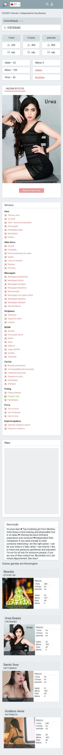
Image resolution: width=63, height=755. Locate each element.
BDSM (10, 338)
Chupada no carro (15, 376)
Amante (11, 331)
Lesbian (11, 322)
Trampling (12, 357)
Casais (10, 257)
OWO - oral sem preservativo (20, 222)
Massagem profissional (18, 277)
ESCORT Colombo (10, 13)
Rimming (11, 268)
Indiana (38, 70)
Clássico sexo (14, 215)
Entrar (52, 3)
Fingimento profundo (17, 373)
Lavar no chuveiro (15, 261)
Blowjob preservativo (17, 365)
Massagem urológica (17, 284)
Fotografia (12, 250)
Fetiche (11, 237)
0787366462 (14, 27)
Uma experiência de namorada (21, 369)
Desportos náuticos (16, 428)
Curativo (11, 353)
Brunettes (40, 77)
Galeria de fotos (15, 88)
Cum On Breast (14, 412)
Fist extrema (13, 400)
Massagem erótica (16, 280)
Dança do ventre (15, 318)
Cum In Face (13, 416)
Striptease (12, 315)
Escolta (11, 246)
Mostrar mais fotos (31, 190)
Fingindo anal (13, 396)
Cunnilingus (13, 380)
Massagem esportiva (17, 299)
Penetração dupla (15, 230)
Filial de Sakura (14, 306)
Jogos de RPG (14, 349)
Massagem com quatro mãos (20, 295)
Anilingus (12, 384)
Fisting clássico (14, 393)
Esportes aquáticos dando (19, 425)
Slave (10, 342)
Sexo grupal (13, 226)
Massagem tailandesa (17, 288)
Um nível (11, 219)
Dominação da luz (15, 335)
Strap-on (11, 346)
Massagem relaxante (16, 302)
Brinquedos (13, 233)
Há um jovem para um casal (19, 253)
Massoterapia (13, 291)
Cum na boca (13, 409)
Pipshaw (11, 264)
